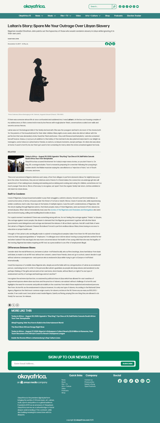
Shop (107, 16)
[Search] (114, 6)
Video (78, 16)
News (37, 16)
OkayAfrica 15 (25, 16)
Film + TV (64, 16)
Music (50, 16)
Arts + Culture (91, 16)
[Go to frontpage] (34, 6)
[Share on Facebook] (106, 43)
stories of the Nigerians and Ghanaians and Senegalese (72, 210)
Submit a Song (90, 384)
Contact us (89, 380)
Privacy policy (89, 382)
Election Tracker (134, 16)
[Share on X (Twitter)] (110, 43)
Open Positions (90, 386)
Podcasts (118, 16)
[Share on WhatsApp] (113, 43)
